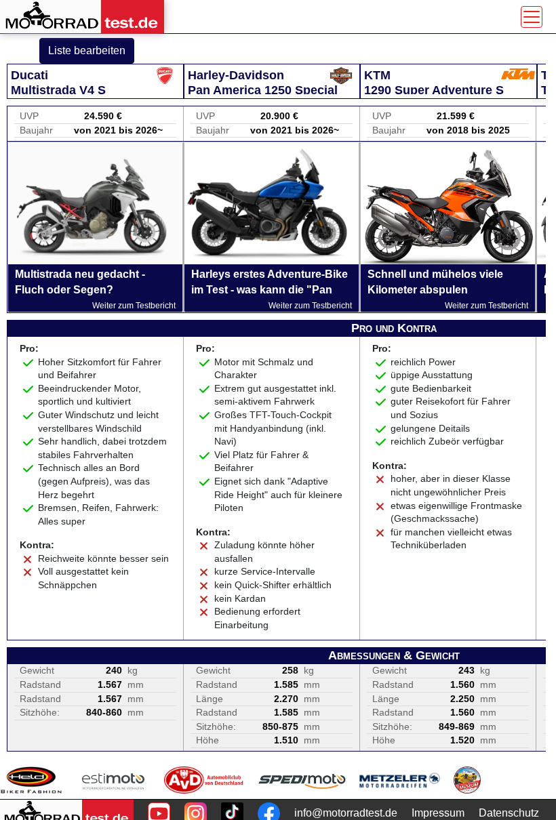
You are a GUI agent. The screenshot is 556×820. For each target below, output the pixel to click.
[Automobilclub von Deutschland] (204, 780)
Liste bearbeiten (86, 50)
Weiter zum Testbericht (134, 305)
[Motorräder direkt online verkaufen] (113, 780)
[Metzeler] (399, 780)
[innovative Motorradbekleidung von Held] (31, 780)
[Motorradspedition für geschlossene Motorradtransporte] (302, 780)
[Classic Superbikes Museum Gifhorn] (467, 780)
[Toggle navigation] (531, 17)
